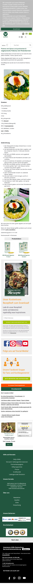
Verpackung (17, 505)
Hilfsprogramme (17, 467)
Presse (17, 469)
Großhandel (17, 472)
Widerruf (26, 549)
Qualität (16, 500)
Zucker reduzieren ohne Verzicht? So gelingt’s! (14, 411)
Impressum (7, 547)
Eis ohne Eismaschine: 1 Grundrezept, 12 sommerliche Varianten (13, 397)
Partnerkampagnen (17, 464)
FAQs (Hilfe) (17, 459)
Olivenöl (6, 121)
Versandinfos (5, 555)
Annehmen (16, 29)
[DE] (22, 37)
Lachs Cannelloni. (10, 229)
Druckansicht (16, 389)
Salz (2, 131)
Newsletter (16, 497)
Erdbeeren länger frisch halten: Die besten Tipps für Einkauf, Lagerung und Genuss (16, 403)
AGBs (13, 547)
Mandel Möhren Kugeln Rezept (11, 415)
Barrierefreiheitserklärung (12, 549)
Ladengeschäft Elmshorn (17, 474)
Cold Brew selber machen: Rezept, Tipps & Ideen (15, 400)
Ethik (17, 502)
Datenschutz (13, 333)
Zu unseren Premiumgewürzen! (16, 385)
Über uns (9, 444)
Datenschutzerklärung (16, 20)
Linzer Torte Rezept (6, 416)
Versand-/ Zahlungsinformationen (17, 462)
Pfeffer (7, 131)
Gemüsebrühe (9, 126)
